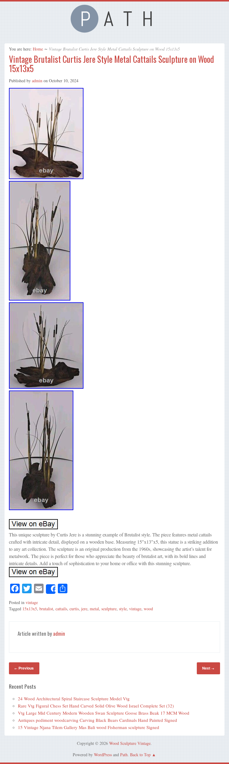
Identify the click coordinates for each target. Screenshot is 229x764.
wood (148, 608)
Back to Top (140, 754)
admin (37, 80)
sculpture (109, 608)
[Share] (51, 589)
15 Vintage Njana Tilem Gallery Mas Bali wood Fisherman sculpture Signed (88, 727)
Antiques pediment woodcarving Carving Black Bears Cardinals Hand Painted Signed (97, 720)
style (123, 608)
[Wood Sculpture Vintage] (114, 30)
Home (38, 49)
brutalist (46, 608)
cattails (61, 608)
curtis (74, 608)
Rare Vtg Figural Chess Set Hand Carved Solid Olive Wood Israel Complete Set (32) (96, 706)
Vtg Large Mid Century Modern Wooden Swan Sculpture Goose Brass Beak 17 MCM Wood (103, 713)
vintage (32, 602)
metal (94, 608)
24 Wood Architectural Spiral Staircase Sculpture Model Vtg (74, 699)
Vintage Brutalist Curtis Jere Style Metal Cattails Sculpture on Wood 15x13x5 (111, 63)
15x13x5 (29, 608)
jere (84, 608)
